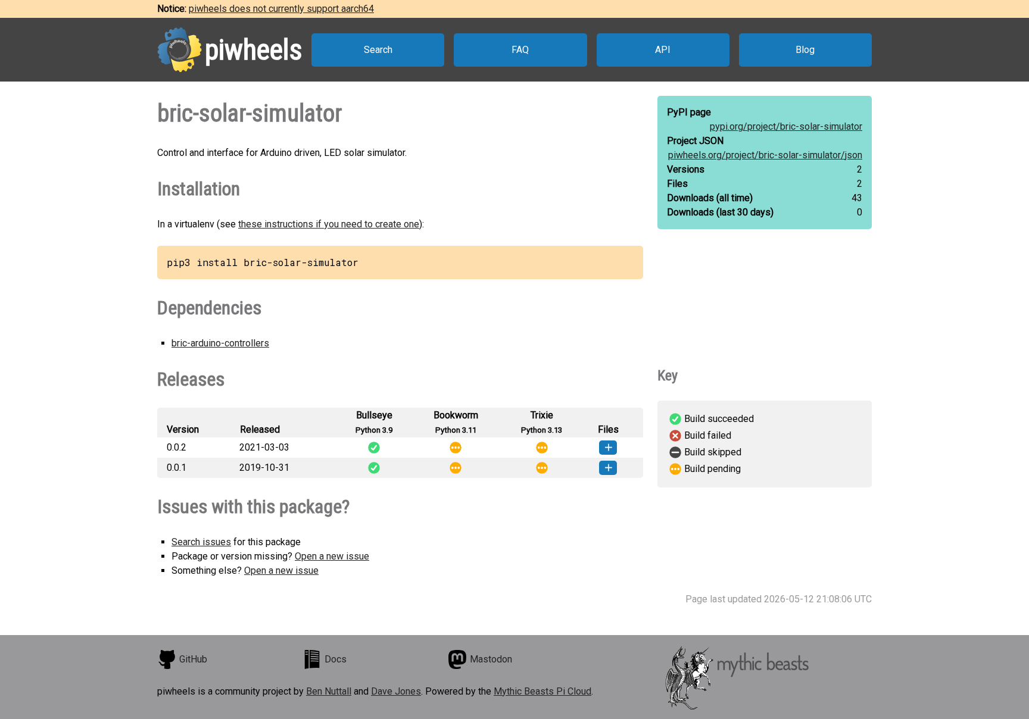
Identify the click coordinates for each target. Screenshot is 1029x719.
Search (378, 49)
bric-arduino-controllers (220, 343)
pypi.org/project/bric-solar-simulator (786, 126)
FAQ (520, 49)
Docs (336, 659)
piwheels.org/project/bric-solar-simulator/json (765, 155)
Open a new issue (332, 556)
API (663, 49)
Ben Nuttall (328, 691)
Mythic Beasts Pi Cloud (542, 691)
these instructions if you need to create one (328, 224)
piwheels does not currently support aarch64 (281, 8)
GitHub (193, 659)
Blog (805, 49)
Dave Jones (396, 691)
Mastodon (491, 659)
